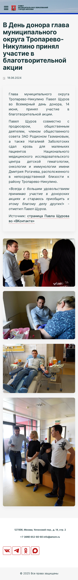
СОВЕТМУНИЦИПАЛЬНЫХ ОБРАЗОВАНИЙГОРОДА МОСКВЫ (33, 7)
